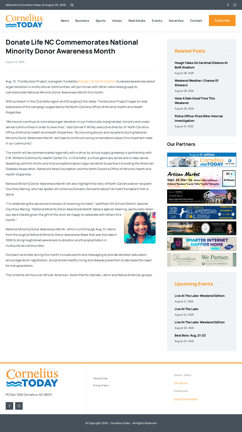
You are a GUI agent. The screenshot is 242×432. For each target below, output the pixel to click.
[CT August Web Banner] (201, 154)
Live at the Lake (186, 309)
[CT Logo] (24, 15)
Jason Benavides (186, 399)
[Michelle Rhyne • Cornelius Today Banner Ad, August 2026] (201, 191)
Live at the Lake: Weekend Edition (200, 296)
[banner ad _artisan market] (201, 170)
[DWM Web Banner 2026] (201, 254)
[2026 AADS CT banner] (201, 207)
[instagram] (234, 4)
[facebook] (228, 4)
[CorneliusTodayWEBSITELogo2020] (32, 369)
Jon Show (180, 383)
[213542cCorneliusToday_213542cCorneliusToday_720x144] (201, 239)
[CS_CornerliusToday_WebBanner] (201, 223)
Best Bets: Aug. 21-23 (190, 335)
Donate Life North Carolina (97, 81)
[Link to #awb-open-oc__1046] (72, 5)
